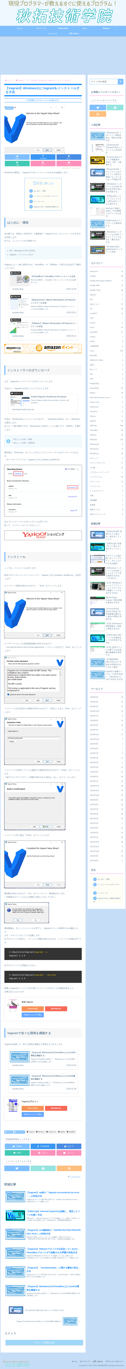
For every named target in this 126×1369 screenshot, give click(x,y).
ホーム (74, 1361)
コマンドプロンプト (106, 463)
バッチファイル (106, 477)
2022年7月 (106, 809)
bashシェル (106, 304)
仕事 (106, 496)
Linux (106, 351)
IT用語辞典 (106, 346)
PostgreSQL (106, 383)
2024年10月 (106, 711)
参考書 (106, 505)
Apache (106, 295)
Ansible (106, 276)
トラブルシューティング (106, 472)
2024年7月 (106, 716)
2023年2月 (106, 776)
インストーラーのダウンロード (46, 196)
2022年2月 (106, 833)
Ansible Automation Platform (106, 281)
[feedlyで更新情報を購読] (43, 1168)
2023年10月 (106, 739)
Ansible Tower (106, 290)
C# (106, 309)
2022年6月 (106, 814)
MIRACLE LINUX (106, 360)
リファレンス (106, 486)
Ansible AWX (106, 285)
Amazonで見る (33, 1009)
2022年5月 (106, 819)
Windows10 (106, 444)
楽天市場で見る (56, 1009)
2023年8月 (106, 748)
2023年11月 (106, 734)
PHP (106, 379)
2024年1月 (106, 730)
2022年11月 (106, 790)
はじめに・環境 (40, 191)
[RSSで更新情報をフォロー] (69, 1168)
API (106, 299)
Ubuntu (106, 416)
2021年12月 (106, 842)
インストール (39, 201)
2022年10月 (106, 795)
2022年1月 (106, 837)
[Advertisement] (63, 56)
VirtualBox (106, 430)
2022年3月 (106, 828)
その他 (106, 468)
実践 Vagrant (27, 1002)
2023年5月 (106, 762)
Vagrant (9, 1132)
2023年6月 (106, 758)
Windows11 (20, 1132)
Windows (41, 1132)
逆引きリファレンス (106, 514)
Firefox (106, 337)
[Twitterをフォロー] (17, 1168)
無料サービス (106, 510)
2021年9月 (106, 856)
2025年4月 (106, 702)
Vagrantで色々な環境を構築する (46, 207)
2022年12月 (106, 786)
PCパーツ (106, 369)
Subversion (106, 407)
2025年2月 (106, 706)
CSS (106, 318)
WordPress (106, 453)
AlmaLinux (106, 271)
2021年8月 (106, 861)
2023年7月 (106, 753)
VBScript (106, 425)
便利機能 (106, 500)
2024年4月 (106, 725)
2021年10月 (106, 851)
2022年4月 (106, 823)
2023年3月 (106, 772)
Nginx (106, 365)
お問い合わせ (98, 1361)
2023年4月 (106, 767)
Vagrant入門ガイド (30, 1101)
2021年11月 (106, 847)
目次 (39, 183)
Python (106, 393)
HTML (106, 341)
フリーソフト (106, 482)
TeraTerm (106, 411)
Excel (106, 327)
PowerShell (106, 388)
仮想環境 (72, 1132)
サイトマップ (85, 1361)
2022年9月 (106, 800)
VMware (106, 435)
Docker (106, 323)
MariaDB (106, 355)
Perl (106, 374)
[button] (120, 82)
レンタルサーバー (106, 491)
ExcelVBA (106, 332)
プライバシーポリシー (114, 1361)
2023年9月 (106, 744)
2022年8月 (106, 804)
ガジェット (106, 458)
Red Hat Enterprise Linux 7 (106, 397)
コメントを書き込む (44, 1342)
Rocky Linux (106, 402)
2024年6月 (106, 720)
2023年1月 (106, 781)
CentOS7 (106, 313)
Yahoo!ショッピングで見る (33, 1015)
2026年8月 (106, 697)
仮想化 (62, 1132)
